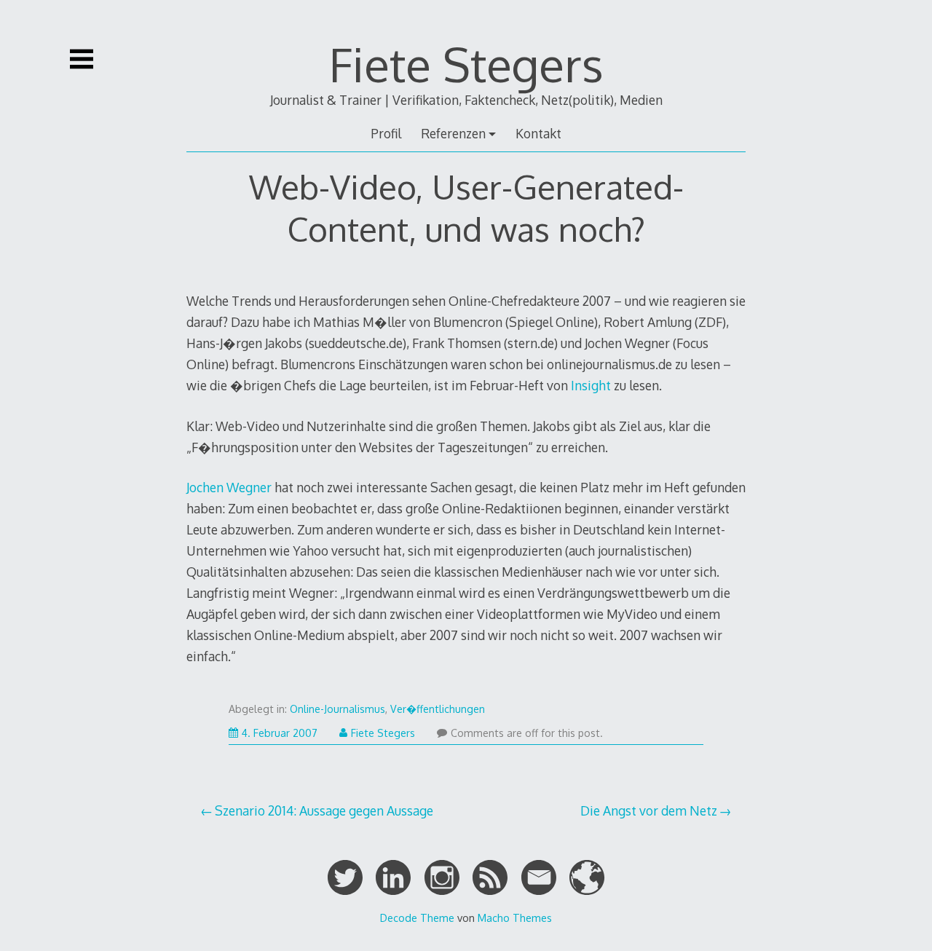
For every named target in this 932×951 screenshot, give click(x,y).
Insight (591, 385)
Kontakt (538, 133)
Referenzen (453, 133)
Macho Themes (515, 917)
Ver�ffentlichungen (437, 709)
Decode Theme (417, 917)
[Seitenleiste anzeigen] (81, 59)
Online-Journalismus (337, 709)
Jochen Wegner (229, 487)
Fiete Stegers (466, 63)
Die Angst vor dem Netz (648, 810)
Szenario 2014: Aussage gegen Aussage (324, 810)
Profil (386, 133)
